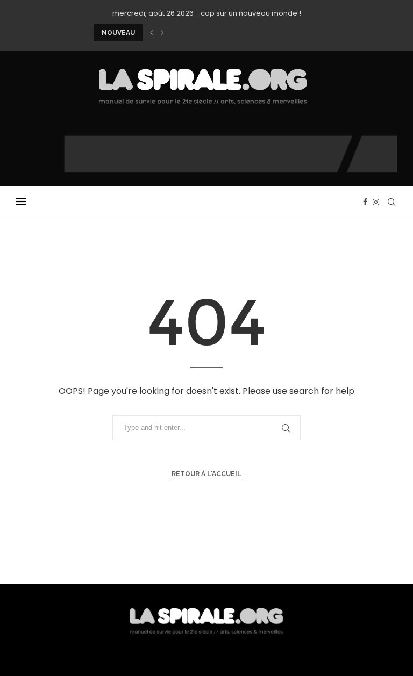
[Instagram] (376, 202)
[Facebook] (365, 202)
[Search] (391, 202)
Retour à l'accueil (206, 474)
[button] (151, 32)
